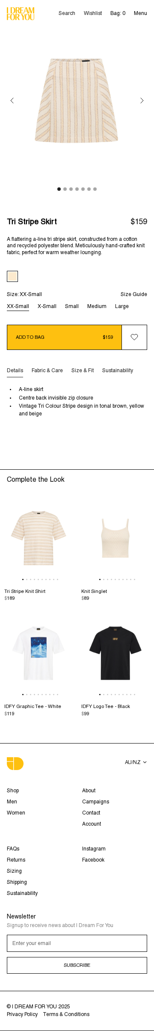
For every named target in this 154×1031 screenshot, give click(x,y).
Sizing (14, 871)
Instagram (94, 849)
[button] (140, 14)
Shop (13, 791)
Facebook (93, 860)
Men (12, 802)
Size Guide (134, 294)
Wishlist (93, 13)
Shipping (17, 882)
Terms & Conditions (66, 1014)
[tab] (15, 370)
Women (16, 813)
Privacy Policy (22, 1014)
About (88, 791)
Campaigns (95, 802)
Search (67, 13)
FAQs (13, 849)
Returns (16, 860)
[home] (20, 14)
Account (91, 824)
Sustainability (22, 893)
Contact (91, 813)
